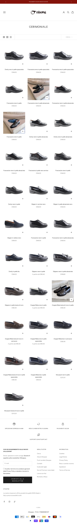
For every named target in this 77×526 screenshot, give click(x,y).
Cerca (39, 453)
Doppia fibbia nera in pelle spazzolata (38, 340)
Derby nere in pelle (14, 204)
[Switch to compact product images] (11, 37)
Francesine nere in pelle (14, 103)
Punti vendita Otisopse (44, 460)
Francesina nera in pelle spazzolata (38, 69)
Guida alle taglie (42, 467)
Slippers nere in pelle (38, 271)
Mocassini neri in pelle (63, 375)
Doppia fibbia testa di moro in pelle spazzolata (14, 376)
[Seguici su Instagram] (9, 502)
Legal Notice (63, 457)
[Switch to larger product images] (4, 37)
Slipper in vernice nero (38, 204)
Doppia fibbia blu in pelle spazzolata (38, 376)
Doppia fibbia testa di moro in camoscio (14, 340)
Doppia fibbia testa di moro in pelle (63, 305)
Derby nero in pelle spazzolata (14, 69)
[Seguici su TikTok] (15, 502)
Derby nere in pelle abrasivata (38, 137)
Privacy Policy (63, 460)
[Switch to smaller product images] (7, 37)
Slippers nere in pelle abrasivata (63, 271)
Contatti (39, 463)
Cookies (61, 453)
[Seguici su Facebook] (4, 502)
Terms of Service (64, 470)
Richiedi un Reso (42, 477)
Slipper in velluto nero (14, 238)
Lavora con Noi (41, 473)
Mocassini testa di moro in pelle (14, 411)
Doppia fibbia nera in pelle (38, 305)
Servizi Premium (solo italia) (45, 470)
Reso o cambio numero (66, 463)
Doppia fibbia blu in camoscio (63, 339)
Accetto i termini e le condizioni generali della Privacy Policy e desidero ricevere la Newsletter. (16, 471)
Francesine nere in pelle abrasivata (38, 103)
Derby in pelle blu (14, 271)
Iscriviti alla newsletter (17, 480)
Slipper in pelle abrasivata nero (62, 204)
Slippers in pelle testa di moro (14, 305)
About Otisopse (42, 457)
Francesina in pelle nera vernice (38, 170)
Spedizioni (62, 467)
